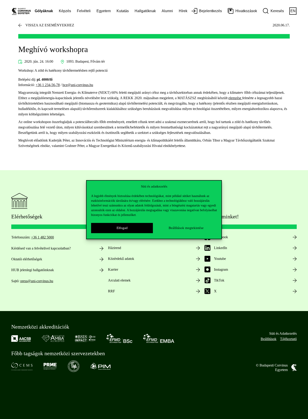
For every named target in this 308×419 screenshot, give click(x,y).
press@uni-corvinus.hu (36, 281)
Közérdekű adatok (121, 259)
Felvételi (84, 11)
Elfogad (122, 228)
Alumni (167, 11)
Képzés (65, 11)
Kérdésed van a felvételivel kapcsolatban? (41, 248)
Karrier (113, 269)
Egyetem (104, 11)
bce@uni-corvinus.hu (77, 85)
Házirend (114, 248)
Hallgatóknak (145, 11)
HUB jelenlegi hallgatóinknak (32, 270)
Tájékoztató (288, 339)
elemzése (235, 98)
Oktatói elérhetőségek (26, 259)
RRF (111, 291)
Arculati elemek (119, 280)
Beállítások (268, 339)
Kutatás (123, 11)
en (293, 11)
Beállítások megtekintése (186, 228)
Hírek (183, 11)
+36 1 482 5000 (42, 237)
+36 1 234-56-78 (48, 85)
